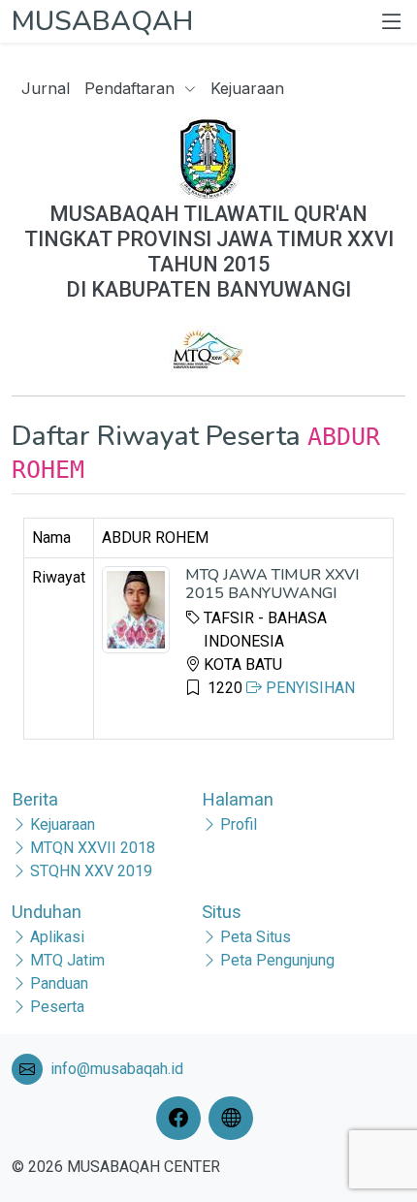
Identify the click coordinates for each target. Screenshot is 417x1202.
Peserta (57, 1006)
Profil (238, 824)
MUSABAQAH (102, 21)
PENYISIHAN (308, 688)
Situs (221, 912)
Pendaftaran (131, 88)
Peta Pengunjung (277, 960)
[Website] (234, 1119)
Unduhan (46, 912)
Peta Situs (255, 937)
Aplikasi (57, 937)
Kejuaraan (247, 88)
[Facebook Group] (182, 1119)
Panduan (59, 983)
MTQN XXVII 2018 (92, 847)
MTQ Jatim (67, 960)
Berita (35, 799)
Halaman (237, 799)
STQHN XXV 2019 (91, 871)
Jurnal (45, 88)
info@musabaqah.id (116, 1069)
